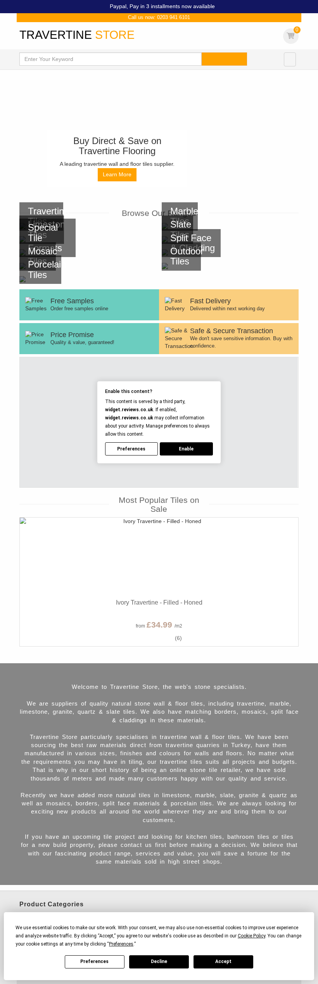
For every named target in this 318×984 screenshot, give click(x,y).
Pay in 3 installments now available (172, 6)
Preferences (94, 961)
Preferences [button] (121, 944)
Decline (159, 961)
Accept (223, 961)
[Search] (224, 59)
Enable (186, 449)
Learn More (117, 174)
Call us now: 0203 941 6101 (159, 17)
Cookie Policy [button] (251, 936)
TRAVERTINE (77, 34)
